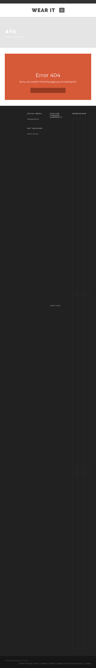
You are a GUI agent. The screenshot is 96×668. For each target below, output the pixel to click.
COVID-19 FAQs (25, 663)
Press (36, 663)
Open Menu (61, 10)
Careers (43, 663)
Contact (87, 663)
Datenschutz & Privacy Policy (70, 663)
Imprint (52, 663)
